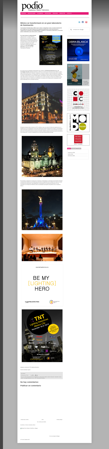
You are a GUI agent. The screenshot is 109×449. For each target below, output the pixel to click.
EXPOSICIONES (48, 13)
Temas (69, 148)
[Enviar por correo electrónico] (31, 375)
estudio (48, 376)
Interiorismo (57, 376)
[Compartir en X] (34, 375)
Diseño (46, 376)
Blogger (58, 436)
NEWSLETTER (62, 13)
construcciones (41, 376)
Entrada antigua (59, 419)
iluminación (52, 376)
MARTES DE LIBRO (31, 13)
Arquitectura (36, 376)
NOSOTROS (23, 13)
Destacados (73, 148)
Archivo (79, 148)
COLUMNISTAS (40, 13)
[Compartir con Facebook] (35, 375)
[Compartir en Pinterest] (37, 375)
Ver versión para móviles (41, 421)
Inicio (43, 419)
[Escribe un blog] (33, 375)
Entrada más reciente (24, 419)
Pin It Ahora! (23, 373)
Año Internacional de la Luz (29, 376)
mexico (60, 376)
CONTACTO (69, 13)
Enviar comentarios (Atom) (30, 424)
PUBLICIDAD (55, 13)
